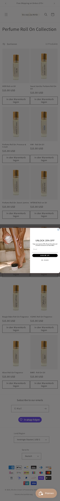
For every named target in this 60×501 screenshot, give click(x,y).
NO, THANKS (45, 260)
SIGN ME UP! (45, 255)
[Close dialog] (58, 229)
